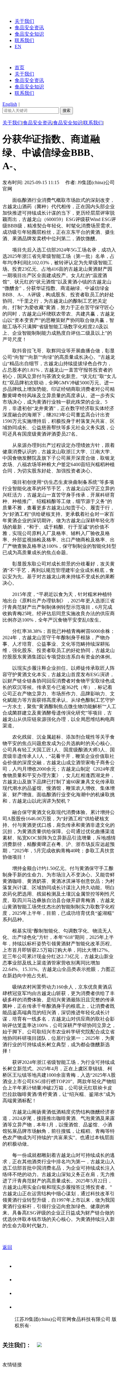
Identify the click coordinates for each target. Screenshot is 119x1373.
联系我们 (24, 40)
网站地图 (27, 1332)
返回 (7, 1247)
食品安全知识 (29, 34)
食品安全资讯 (29, 27)
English (9, 104)
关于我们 (24, 21)
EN (18, 46)
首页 (19, 67)
